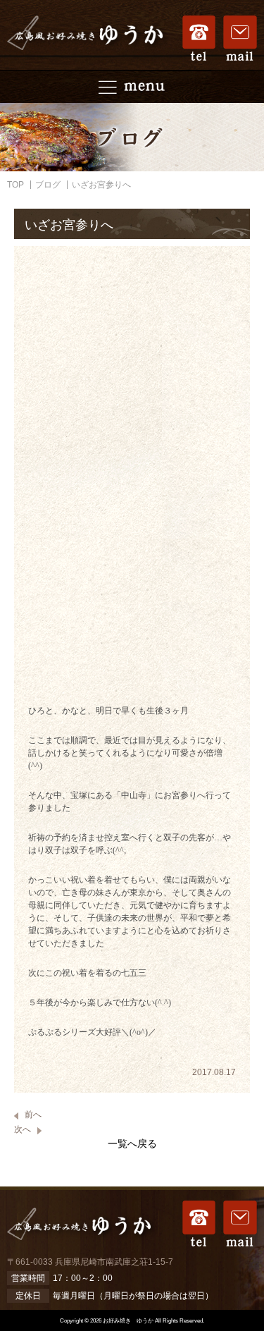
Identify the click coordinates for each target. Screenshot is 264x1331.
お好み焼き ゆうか (128, 1320)
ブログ (48, 185)
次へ (22, 1129)
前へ (33, 1115)
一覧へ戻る (132, 1143)
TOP (15, 185)
